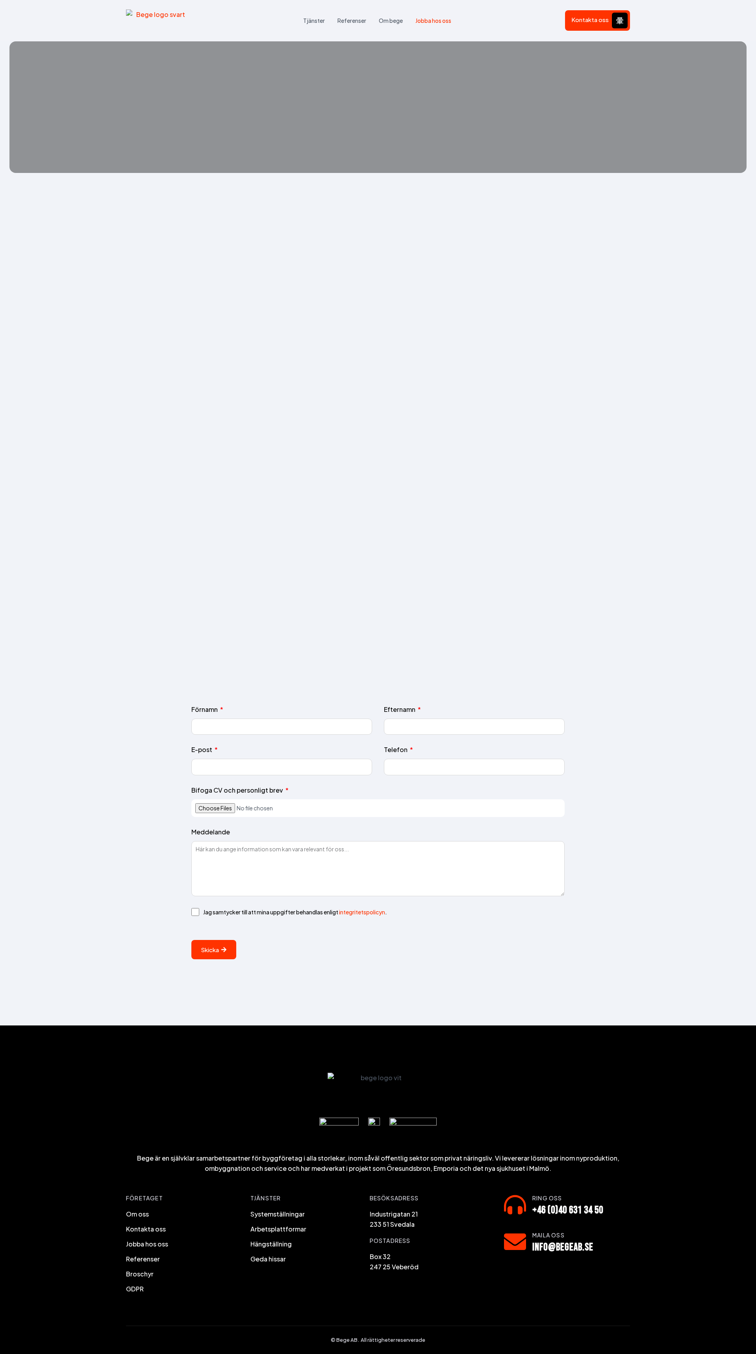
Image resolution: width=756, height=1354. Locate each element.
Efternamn (400, 709)
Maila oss (548, 1235)
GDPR (135, 1289)
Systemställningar (277, 1214)
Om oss (137, 1214)
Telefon (396, 750)
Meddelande (210, 832)
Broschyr (140, 1274)
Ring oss (547, 1198)
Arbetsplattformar (278, 1229)
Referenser (351, 20)
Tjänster (314, 20)
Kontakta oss (590, 19)
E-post (202, 750)
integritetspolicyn (362, 912)
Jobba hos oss (433, 20)
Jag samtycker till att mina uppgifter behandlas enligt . (295, 912)
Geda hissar (268, 1259)
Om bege (391, 20)
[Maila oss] (515, 1242)
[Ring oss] (515, 1205)
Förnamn (205, 709)
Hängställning (271, 1244)
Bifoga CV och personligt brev (237, 790)
